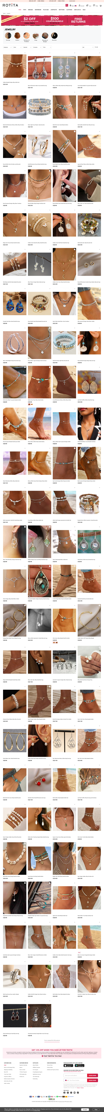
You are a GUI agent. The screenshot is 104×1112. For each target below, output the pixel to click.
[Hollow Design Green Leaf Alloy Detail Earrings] (39, 541)
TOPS (24, 9)
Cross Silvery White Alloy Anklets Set (35, 520)
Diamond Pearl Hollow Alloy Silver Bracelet (12, 719)
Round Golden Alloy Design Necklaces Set (36, 203)
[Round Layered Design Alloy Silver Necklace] (14, 185)
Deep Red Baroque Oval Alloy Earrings (11, 1033)
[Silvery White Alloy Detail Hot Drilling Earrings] (64, 67)
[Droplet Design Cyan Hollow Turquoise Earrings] (39, 897)
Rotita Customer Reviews (9, 1078)
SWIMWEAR (38, 9)
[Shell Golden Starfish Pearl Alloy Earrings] (89, 107)
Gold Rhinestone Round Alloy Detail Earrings (37, 164)
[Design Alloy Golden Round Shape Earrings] (14, 620)
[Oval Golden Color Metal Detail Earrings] (14, 740)
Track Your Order (7, 1074)
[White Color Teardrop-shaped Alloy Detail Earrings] (39, 819)
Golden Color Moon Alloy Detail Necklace (61, 282)
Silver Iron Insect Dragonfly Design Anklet (86, 954)
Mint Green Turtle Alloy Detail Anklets (86, 837)
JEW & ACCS (77, 9)
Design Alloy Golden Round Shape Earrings (12, 638)
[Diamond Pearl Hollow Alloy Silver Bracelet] (14, 701)
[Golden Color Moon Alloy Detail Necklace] (64, 264)
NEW (20, 9)
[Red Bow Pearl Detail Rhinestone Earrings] (39, 779)
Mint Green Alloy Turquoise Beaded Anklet (12, 399)
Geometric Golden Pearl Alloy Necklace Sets (87, 994)
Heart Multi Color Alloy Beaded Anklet (85, 719)
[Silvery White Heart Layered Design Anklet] (64, 423)
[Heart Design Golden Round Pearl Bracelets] (14, 819)
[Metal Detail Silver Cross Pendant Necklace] (89, 423)
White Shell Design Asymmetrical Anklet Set (62, 520)
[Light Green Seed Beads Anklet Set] (64, 897)
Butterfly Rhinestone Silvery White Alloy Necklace (13, 124)
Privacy (82, 1087)
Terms (78, 1087)
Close (96, 1109)
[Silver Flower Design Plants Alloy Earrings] (39, 264)
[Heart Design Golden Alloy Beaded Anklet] (39, 701)
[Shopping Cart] (101, 6)
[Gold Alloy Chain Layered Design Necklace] (14, 937)
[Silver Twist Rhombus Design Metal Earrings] (14, 541)
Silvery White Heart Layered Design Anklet (62, 441)
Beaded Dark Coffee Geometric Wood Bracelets (88, 520)
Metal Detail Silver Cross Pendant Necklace (86, 441)
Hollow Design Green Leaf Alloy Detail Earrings (37, 559)
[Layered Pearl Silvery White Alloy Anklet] (89, 146)
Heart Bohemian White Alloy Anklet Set (11, 481)
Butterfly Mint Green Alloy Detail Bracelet (12, 797)
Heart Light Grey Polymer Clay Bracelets (36, 124)
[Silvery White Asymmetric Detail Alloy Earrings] (39, 620)
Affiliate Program (36, 1067)
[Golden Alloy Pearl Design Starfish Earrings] (39, 740)
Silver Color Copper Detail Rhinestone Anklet (37, 954)
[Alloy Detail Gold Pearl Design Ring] (89, 662)
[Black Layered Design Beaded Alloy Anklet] (89, 463)
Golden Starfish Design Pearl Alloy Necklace (37, 994)
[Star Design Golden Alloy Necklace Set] (89, 858)
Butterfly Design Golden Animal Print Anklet (62, 719)
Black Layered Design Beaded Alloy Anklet (86, 481)
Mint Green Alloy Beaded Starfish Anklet (61, 638)
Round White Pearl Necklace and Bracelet (11, 164)
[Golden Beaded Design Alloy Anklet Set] (14, 66)
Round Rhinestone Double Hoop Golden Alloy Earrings (89, 282)
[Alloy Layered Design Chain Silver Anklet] (89, 303)
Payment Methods (23, 1065)
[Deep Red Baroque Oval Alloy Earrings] (14, 1015)
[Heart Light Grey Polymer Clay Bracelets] (39, 107)
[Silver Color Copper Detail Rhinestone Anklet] (39, 937)
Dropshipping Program (37, 1072)
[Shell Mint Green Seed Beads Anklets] (64, 107)
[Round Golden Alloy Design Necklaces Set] (39, 185)
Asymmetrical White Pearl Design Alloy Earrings (13, 915)
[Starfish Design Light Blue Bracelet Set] (64, 342)
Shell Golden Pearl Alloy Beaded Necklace (61, 994)
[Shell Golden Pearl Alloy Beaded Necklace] (64, 976)
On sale (96, 47)
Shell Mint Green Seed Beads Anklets (60, 124)
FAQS (5, 1065)
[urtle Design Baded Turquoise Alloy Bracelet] (89, 67)
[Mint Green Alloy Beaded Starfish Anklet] (64, 620)
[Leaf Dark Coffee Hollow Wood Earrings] (89, 382)
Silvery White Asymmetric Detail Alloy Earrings (37, 638)
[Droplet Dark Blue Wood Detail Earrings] (14, 303)
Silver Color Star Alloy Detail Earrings (35, 679)
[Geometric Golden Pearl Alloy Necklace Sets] (89, 976)
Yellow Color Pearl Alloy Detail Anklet (35, 399)
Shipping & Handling (8, 1069)
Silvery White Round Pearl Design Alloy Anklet (37, 481)
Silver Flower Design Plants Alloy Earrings (36, 282)
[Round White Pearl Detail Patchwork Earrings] (64, 185)
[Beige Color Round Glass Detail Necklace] (14, 224)
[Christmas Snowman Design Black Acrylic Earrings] (39, 1015)
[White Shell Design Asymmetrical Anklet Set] (64, 502)
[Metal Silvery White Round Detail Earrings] (89, 541)
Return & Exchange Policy (9, 1067)
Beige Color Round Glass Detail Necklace (11, 242)
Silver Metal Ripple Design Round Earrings (12, 360)
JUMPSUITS (54, 9)
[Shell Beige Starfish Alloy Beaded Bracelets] (14, 264)
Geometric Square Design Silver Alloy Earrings (62, 679)
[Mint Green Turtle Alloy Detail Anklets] (89, 819)
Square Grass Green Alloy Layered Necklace (62, 837)
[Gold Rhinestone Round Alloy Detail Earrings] (39, 146)
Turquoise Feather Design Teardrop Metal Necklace (38, 598)
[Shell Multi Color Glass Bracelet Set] (89, 224)
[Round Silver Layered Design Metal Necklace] (39, 342)
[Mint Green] (32, 404)
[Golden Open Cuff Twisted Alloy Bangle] (89, 620)
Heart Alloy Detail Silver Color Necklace (61, 321)
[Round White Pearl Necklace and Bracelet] (14, 146)
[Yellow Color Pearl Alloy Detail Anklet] (39, 382)
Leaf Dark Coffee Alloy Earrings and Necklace (87, 797)
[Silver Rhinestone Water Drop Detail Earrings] (39, 67)
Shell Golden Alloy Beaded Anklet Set (60, 797)
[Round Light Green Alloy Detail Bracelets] (64, 146)
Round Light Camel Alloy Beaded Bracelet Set (37, 321)
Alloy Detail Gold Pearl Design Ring (85, 679)
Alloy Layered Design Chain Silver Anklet (86, 321)
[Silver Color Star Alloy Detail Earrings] (39, 662)
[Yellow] (29, 404)
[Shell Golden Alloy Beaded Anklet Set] (64, 779)
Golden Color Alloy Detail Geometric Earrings (62, 954)
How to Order (22, 1069)
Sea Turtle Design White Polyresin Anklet (61, 481)
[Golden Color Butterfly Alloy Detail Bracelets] (39, 224)
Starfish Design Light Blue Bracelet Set (61, 360)
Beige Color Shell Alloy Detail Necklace (61, 876)
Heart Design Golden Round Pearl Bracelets (12, 837)
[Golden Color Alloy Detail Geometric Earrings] (64, 937)
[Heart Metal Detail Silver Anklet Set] (64, 541)
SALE (84, 9)
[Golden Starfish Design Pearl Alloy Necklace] (39, 976)
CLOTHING (69, 9)
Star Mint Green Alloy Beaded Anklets (85, 758)
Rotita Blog (35, 1078)
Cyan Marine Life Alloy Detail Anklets (35, 876)
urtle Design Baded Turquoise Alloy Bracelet (87, 85)
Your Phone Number (74, 1080)
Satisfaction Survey (37, 1074)
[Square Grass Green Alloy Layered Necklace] (64, 819)
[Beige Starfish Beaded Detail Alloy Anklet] (14, 662)
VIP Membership (23, 1074)
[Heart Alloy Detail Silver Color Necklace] (64, 303)
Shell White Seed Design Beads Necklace (11, 876)
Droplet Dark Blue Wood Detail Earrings (11, 321)
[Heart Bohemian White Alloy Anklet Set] (14, 463)
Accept (85, 1109)
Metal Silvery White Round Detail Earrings (86, 559)
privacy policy (69, 1101)
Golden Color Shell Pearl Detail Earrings (61, 242)
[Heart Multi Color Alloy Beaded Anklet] (89, 701)
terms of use (61, 1101)
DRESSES (30, 9)
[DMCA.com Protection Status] (52, 1099)
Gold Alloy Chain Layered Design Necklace (11, 954)
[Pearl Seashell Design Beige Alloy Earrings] (89, 342)
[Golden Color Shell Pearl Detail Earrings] (64, 224)
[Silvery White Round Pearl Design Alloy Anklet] (39, 463)
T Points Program (23, 1072)
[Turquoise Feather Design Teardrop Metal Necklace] (39, 581)
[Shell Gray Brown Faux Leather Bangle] (14, 976)
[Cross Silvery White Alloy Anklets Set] (39, 502)
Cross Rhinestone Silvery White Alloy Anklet (62, 399)
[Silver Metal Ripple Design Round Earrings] (14, 342)
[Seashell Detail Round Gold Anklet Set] (89, 581)
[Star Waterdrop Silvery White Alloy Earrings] (64, 740)
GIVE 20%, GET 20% (8, 1081)
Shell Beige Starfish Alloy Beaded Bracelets (12, 282)
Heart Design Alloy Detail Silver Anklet (11, 598)
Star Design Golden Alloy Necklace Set (86, 876)
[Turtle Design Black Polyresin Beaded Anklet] (64, 581)
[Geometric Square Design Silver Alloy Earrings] (64, 662)
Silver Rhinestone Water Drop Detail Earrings (37, 85)
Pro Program (35, 1069)
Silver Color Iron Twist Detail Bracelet (85, 203)
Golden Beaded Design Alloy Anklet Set (11, 82)
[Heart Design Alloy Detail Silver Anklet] (14, 581)
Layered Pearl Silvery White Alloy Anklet (86, 164)
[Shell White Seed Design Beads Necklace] (14, 858)
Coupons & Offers (7, 1076)
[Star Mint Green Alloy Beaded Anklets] (89, 740)
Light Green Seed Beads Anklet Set (60, 915)
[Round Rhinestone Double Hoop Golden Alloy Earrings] (89, 264)
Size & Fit (6, 1072)
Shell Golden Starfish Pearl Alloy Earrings (86, 124)
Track (90, 6)
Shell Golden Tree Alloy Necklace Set (85, 915)
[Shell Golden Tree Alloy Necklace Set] (89, 897)
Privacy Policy (50, 1067)
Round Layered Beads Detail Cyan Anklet (11, 441)
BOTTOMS (61, 9)
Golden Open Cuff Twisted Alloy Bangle (86, 638)
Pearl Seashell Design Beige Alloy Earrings (86, 360)
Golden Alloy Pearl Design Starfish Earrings (37, 758)
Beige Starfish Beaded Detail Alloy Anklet (11, 679)
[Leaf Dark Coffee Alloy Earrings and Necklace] (89, 779)
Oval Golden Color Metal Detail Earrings (11, 758)
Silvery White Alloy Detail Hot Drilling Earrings (62, 85)
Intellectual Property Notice (53, 1069)
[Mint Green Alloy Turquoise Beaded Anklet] (14, 382)
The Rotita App (36, 1076)
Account (82, 6)
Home (4, 13)
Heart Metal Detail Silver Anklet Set (60, 559)
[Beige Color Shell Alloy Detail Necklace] (64, 858)
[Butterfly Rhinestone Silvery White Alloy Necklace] (14, 107)
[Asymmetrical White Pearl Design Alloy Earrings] (14, 897)
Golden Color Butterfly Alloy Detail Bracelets (37, 242)
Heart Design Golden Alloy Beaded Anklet (36, 719)
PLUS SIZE (46, 9)
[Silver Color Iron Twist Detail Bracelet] (89, 185)
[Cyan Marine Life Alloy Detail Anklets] (39, 858)
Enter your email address (71, 1075)
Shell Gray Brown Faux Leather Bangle (11, 994)
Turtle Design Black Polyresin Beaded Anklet (62, 598)
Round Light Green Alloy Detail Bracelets (61, 164)
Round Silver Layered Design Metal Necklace (37, 360)
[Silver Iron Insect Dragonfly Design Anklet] (89, 937)
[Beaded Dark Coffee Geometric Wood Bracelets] (89, 502)
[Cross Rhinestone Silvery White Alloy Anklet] (64, 382)
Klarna (21, 1067)
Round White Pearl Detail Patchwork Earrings (62, 203)
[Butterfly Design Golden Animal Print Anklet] (64, 701)
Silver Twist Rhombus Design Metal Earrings (12, 559)
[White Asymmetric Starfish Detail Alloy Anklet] (14, 502)
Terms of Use (49, 1065)
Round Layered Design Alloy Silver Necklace (12, 203)
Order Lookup (7, 1083)
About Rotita (35, 1065)
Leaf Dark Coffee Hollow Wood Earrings (86, 399)
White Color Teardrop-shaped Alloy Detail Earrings (38, 837)
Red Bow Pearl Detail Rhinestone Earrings (36, 797)
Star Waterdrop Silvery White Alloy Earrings (62, 758)
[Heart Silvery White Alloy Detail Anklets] (39, 423)
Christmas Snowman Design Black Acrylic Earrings (38, 1033)
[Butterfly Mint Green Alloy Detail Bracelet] (14, 779)
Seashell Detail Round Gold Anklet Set (85, 598)
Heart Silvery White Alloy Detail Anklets (36, 441)
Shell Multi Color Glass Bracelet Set (85, 242)
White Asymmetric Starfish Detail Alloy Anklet (12, 520)
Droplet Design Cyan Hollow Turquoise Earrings (38, 915)
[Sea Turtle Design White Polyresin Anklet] (64, 463)
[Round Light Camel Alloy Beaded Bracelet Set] (39, 303)
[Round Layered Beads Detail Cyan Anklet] (14, 423)
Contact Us (22, 1076)
